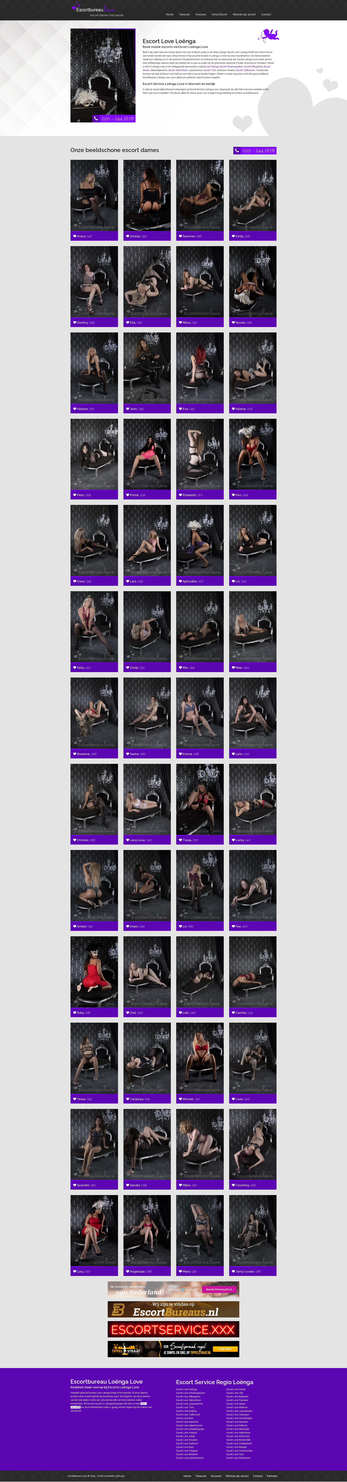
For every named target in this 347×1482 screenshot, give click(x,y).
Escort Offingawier (253, 66)
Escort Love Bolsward (237, 1396)
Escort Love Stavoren (237, 1422)
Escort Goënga (211, 66)
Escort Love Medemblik (238, 1440)
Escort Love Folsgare (187, 1450)
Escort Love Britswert (187, 1454)
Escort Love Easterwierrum (190, 1458)
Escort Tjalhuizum (245, 70)
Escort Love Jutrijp (185, 1436)
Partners (272, 1475)
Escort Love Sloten (235, 1404)
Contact (266, 14)
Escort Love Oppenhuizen (189, 1425)
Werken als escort (244, 14)
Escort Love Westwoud (238, 1458)
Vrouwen (200, 14)
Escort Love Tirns (185, 1407)
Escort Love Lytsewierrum (189, 1404)
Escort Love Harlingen (237, 1414)
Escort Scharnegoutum (231, 66)
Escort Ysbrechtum (178, 70)
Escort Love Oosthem (187, 1443)
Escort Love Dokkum (236, 1425)
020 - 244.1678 (118, 118)
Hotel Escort (219, 14)
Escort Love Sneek (236, 1389)
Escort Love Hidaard (186, 1432)
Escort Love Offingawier (188, 1396)
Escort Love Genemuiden (239, 1450)
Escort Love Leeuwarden (239, 1411)
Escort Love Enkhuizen (238, 1436)
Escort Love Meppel (236, 1447)
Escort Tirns (210, 70)
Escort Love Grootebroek (239, 1443)
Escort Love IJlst (234, 1393)
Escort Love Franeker (237, 1400)
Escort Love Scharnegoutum (190, 1393)
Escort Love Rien (184, 1418)
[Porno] (173, 1289)
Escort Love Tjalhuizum (188, 1414)
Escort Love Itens (185, 1447)
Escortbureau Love (77, 1476)
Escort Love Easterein (187, 1422)
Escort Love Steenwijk (237, 1429)
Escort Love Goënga (186, 1389)
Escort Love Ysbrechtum (188, 1400)
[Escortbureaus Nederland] (173, 1309)
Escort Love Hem (235, 1454)
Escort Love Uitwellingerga (190, 1429)
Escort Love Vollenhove (238, 1432)
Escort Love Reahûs (186, 1411)
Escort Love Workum (237, 1407)
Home (170, 14)
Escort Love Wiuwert (187, 1440)
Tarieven (184, 14)
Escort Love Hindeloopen (239, 1418)
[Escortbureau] (97, 8)
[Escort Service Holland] (173, 1329)
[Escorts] (173, 1349)
